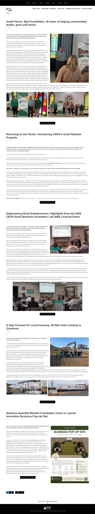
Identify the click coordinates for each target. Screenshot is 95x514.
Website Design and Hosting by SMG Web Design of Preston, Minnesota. (51, 510)
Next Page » (21, 492)
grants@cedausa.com (31, 198)
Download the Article (47, 123)
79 (17, 492)
